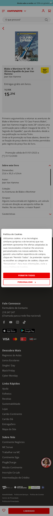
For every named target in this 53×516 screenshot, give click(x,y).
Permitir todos (26, 275)
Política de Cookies (18, 266)
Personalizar (25, 282)
